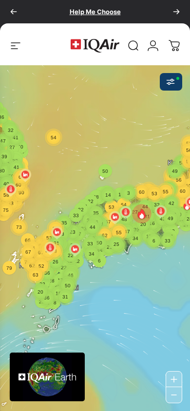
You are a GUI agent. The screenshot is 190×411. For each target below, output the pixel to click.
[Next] (176, 11)
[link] (133, 45)
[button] (142, 214)
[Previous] (13, 11)
